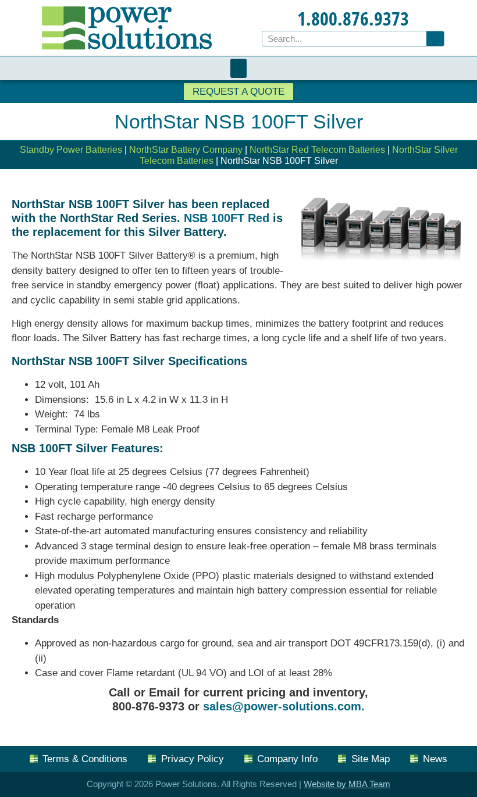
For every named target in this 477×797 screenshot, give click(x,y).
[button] (238, 68)
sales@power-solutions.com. (284, 706)
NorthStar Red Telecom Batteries (317, 150)
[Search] (435, 38)
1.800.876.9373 (353, 18)
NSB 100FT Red (226, 218)
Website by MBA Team (347, 784)
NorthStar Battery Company (186, 150)
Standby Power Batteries (71, 150)
